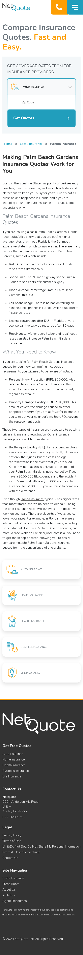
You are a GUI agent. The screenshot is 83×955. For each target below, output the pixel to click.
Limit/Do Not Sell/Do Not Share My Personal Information (41, 846)
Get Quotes (23, 118)
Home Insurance (13, 759)
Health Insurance (14, 765)
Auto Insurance (12, 754)
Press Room (10, 884)
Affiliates (8, 895)
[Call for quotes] (59, 7)
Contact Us (10, 858)
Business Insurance (15, 771)
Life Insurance (11, 776)
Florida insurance (32, 499)
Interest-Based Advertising (21, 852)
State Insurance (13, 878)
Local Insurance (31, 144)
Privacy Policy (11, 835)
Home (8, 144)
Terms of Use (11, 841)
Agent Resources (14, 901)
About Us (9, 889)
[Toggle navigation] (75, 7)
